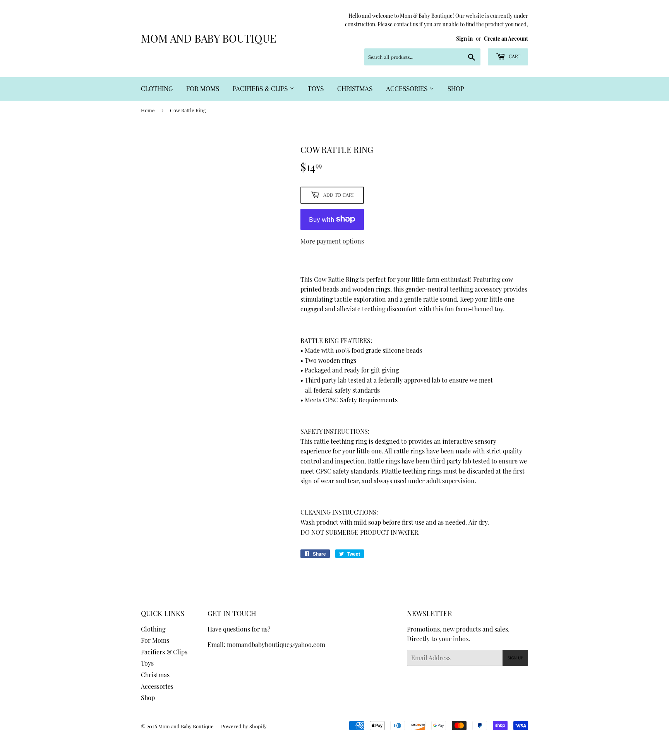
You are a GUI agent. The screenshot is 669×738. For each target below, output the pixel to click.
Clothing (157, 89)
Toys (316, 89)
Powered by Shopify (244, 726)
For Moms (202, 89)
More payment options (332, 241)
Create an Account (506, 38)
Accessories (407, 89)
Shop (456, 89)
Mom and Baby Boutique (208, 38)
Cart (513, 56)
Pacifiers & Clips (261, 89)
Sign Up (515, 658)
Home (148, 110)
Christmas (354, 89)
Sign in (464, 38)
